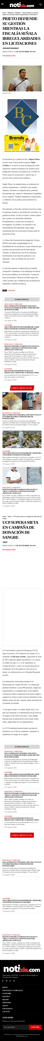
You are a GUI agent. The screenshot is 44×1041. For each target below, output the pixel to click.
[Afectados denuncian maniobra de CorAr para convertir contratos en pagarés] (22, 439)
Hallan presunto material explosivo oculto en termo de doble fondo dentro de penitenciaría (21, 308)
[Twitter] (10, 60)
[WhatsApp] (21, 60)
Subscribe (35, 1027)
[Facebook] (4, 60)
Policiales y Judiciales (14, 13)
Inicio (4, 13)
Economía (8, 325)
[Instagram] (6, 981)
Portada (11, 290)
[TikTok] (10, 981)
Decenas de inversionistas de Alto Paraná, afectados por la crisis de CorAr (21, 372)
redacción (10, 56)
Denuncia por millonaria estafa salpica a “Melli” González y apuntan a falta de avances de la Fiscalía (21, 348)
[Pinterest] (16, 60)
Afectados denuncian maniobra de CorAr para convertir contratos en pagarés (21, 328)
